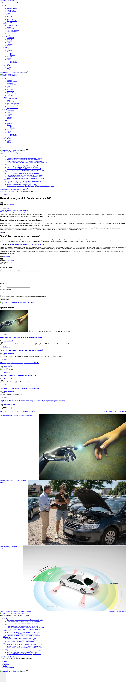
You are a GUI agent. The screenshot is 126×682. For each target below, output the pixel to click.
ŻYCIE (5, 47)
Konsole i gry (10, 28)
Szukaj (18, 2)
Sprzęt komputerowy (12, 31)
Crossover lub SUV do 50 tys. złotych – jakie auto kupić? (22, 634)
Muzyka (12, 55)
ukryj (7, 208)
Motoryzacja (10, 18)
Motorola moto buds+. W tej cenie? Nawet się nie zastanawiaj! (24, 169)
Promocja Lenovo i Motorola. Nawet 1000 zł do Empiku (15, 611)
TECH (5, 24)
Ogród (8, 42)
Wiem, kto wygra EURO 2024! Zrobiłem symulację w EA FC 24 (24, 644)
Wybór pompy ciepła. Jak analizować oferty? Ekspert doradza (23, 621)
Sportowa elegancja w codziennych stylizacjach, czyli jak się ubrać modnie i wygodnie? (30, 186)
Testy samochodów (12, 21)
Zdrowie (9, 64)
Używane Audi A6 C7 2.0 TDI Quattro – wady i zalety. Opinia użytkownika (27, 162)
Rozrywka (10, 56)
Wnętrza (9, 45)
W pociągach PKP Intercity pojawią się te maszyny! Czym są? (24, 654)
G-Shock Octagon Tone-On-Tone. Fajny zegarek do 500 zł (23, 183)
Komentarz (3, 283)
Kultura (9, 52)
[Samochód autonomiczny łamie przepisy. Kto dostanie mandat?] (74, 578)
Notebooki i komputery (13, 30)
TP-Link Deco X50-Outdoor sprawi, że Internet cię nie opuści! (24, 173)
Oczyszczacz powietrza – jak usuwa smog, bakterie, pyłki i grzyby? (25, 620)
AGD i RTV (10, 38)
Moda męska (10, 10)
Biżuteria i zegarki (12, 8)
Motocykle (10, 16)
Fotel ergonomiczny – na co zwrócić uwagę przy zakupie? (22, 626)
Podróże (9, 58)
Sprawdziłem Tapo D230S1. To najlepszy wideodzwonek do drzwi (25, 175)
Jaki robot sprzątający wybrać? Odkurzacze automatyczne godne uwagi (26, 178)
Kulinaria (9, 39)
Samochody (10, 19)
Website (2, 293)
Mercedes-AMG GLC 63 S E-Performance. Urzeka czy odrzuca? (24, 158)
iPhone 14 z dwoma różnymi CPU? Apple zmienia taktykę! (27, 244)
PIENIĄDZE (7, 65)
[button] (3, 677)
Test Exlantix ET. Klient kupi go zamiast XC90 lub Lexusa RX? (17, 411)
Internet (9, 27)
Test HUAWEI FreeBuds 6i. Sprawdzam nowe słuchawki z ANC (24, 167)
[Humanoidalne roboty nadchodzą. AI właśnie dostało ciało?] (82, 447)
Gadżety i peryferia (12, 25)
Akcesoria (9, 7)
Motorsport (10, 22)
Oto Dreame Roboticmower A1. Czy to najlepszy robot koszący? (24, 176)
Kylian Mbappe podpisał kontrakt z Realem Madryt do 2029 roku (24, 647)
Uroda (8, 13)
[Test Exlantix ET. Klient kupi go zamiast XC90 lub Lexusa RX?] (115, 411)
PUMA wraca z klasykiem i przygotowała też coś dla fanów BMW (25, 181)
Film (11, 53)
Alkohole (9, 50)
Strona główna (4, 191)
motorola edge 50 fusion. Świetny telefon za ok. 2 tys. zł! (22, 166)
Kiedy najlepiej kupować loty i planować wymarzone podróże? (24, 651)
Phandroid (7, 256)
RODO (5, 666)
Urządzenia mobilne (12, 35)
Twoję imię (3, 286)
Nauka (8, 48)
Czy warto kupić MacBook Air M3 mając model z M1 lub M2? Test (25, 170)
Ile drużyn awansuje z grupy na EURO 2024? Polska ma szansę (24, 646)
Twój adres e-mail (5, 289)
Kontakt (5, 663)
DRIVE (5, 14)
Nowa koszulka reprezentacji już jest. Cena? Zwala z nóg (22, 641)
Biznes (9, 67)
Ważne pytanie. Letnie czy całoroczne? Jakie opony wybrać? (23, 635)
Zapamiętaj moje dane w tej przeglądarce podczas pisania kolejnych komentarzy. (24, 296)
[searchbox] (8, 2)
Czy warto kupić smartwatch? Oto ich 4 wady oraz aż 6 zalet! (23, 629)
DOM (5, 36)
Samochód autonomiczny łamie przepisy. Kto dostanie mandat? (8, 546)
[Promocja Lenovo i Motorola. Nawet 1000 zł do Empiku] (117, 612)
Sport (8, 59)
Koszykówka (13, 61)
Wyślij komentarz (5, 299)
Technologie (10, 33)
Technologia (6, 624)
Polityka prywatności (9, 667)
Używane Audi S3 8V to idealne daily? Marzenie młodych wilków (25, 161)
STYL (5, 5)
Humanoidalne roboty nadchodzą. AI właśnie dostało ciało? (16, 415)
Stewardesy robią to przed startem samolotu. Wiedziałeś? (22, 652)
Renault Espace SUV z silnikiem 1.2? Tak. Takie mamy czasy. (24, 159)
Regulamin (6, 664)
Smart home (10, 44)
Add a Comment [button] (4, 264)
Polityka (9, 68)
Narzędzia (9, 41)
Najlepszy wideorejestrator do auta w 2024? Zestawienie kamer (24, 632)
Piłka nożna (13, 62)
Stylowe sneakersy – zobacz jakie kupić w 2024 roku (21, 184)
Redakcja (5, 661)
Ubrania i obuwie (11, 11)
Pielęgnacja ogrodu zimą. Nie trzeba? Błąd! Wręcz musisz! (23, 623)
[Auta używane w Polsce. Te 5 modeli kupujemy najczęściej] (77, 512)
